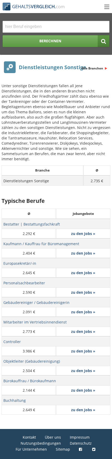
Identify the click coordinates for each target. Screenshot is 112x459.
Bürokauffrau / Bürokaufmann (29, 380)
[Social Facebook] (81, 449)
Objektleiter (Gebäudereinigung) (31, 361)
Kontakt (29, 437)
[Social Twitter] (94, 449)
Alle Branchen (92, 68)
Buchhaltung (14, 400)
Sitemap (63, 449)
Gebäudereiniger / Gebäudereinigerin (36, 302)
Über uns (53, 437)
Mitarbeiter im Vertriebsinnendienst (35, 322)
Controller (12, 341)
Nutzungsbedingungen (41, 443)
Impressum (80, 437)
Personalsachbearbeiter (24, 282)
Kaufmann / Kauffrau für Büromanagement (41, 243)
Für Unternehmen (31, 449)
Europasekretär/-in (19, 263)
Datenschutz (81, 443)
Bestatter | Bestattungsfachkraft (31, 224)
